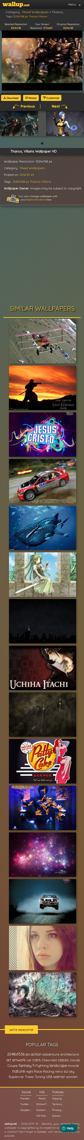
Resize (32, 98)
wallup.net (10, 1123)
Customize (52, 98)
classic (63, 1060)
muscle (73, 1066)
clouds (75, 1060)
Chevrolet (49, 1060)
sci (66, 1071)
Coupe (12, 1066)
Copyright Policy (58, 1098)
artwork (19, 1060)
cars (36, 1059)
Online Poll (42, 1104)
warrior (59, 1076)
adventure (50, 1054)
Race (38, 1071)
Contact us (42, 1110)
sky (71, 1071)
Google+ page (26, 1110)
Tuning (40, 1077)
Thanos (35, 181)
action (36, 1054)
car (29, 1060)
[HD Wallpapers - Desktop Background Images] (16, 4)
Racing (48, 1071)
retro (59, 1071)
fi (33, 1065)
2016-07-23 (27, 174)
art (8, 1060)
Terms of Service (58, 1104)
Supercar (16, 1076)
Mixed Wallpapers (32, 168)
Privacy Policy (58, 1110)
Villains (46, 181)
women (72, 1077)
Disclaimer (58, 1115)
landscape (58, 1065)
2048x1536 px (18, 1054)
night (29, 1071)
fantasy (25, 1065)
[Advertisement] (42, 257)
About (42, 1098)
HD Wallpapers (42, 1115)
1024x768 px (21, 181)
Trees (29, 1077)
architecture (69, 1054)
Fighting (42, 1065)
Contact (41, 1131)
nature (18, 1071)
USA (49, 1077)
